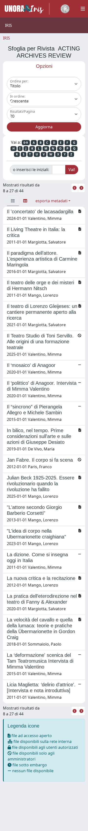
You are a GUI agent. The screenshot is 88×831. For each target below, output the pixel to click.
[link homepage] (26, 9)
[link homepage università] (65, 9)
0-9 (25, 143)
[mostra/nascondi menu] (83, 8)
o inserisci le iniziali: (31, 169)
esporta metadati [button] (51, 200)
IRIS (6, 38)
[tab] (13, 201)
